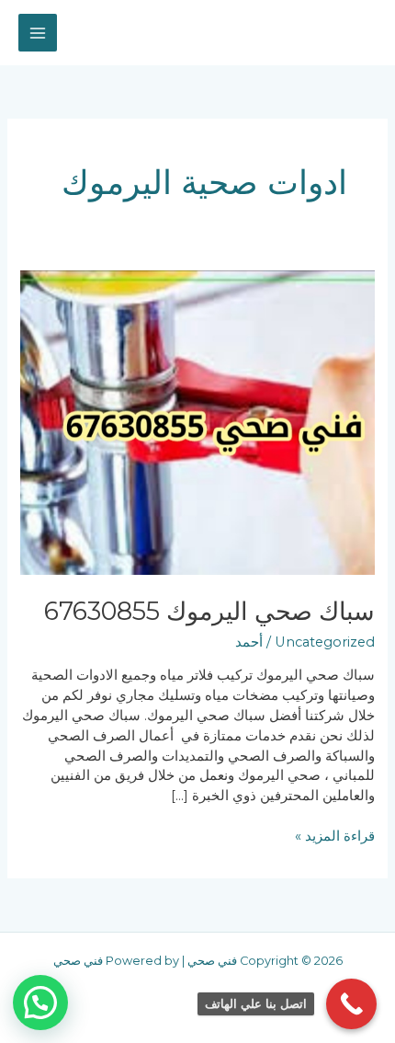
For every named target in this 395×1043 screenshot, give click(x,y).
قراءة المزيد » (335, 835)
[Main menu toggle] (37, 33)
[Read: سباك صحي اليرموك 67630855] (197, 421)
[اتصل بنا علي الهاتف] (351, 1004)
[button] (40, 1002)
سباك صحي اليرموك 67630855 (209, 611)
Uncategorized (325, 642)
